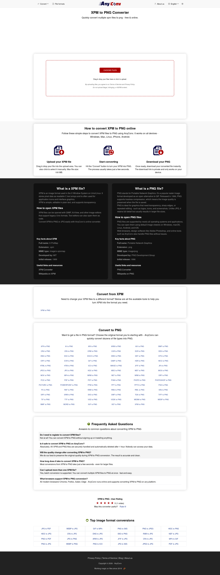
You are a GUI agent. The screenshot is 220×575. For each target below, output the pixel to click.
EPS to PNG (163, 356)
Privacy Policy (94, 558)
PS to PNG (45, 390)
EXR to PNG (69, 361)
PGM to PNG (116, 380)
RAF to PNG (69, 390)
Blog (121, 558)
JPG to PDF (46, 528)
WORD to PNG (68, 404)
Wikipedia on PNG (125, 273)
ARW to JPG (98, 538)
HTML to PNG (45, 365)
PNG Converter (124, 269)
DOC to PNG (69, 356)
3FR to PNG (45, 346)
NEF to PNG (116, 375)
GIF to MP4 (97, 528)
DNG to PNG (45, 356)
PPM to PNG (92, 385)
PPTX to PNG (139, 385)
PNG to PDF (46, 538)
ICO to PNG (92, 365)
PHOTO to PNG (139, 380)
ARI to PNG (92, 346)
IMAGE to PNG (116, 365)
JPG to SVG (122, 544)
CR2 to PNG (45, 351)
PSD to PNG (163, 385)
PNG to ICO (97, 544)
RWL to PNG (139, 390)
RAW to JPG (148, 533)
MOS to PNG (163, 370)
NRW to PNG (140, 375)
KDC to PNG (92, 370)
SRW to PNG (69, 394)
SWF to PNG (116, 394)
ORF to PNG (163, 375)
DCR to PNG (139, 351)
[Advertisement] (110, 107)
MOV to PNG (45, 375)
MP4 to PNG (69, 375)
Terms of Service (109, 558)
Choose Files (110, 70)
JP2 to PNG (163, 365)
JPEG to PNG (45, 370)
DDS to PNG (163, 351)
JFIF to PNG (139, 365)
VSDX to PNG (116, 399)
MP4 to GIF (173, 538)
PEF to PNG (92, 380)
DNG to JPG (98, 533)
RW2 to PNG (116, 390)
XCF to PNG (116, 404)
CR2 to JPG (72, 533)
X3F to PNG (92, 404)
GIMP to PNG (116, 361)
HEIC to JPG (46, 533)
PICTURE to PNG (45, 385)
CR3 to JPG (148, 538)
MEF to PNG (139, 370)
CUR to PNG (116, 351)
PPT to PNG (116, 385)
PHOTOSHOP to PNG (163, 380)
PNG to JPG (46, 544)
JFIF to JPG (122, 538)
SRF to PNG (45, 394)
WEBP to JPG (72, 528)
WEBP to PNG (163, 399)
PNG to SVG (122, 528)
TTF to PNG (68, 399)
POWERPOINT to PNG (69, 385)
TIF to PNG (45, 399)
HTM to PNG (69, 365)
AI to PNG (69, 346)
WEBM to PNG (139, 399)
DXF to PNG (139, 356)
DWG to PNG (116, 356)
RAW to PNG (92, 390)
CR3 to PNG (69, 351)
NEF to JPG (173, 533)
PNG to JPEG (147, 528)
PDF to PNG (69, 380)
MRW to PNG (92, 375)
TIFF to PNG (163, 394)
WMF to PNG (45, 404)
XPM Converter (46, 269)
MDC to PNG (116, 370)
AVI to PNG (139, 346)
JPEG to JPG (148, 544)
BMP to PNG (163, 346)
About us (128, 558)
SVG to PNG (92, 394)
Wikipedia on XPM (47, 273)
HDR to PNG (139, 361)
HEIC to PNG (163, 361)
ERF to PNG (45, 361)
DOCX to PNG (92, 356)
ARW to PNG (116, 346)
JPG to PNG (69, 370)
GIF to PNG (92, 361)
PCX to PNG (45, 380)
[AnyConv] (110, 3)
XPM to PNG (45, 310)
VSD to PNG (92, 399)
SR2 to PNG (163, 390)
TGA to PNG (139, 394)
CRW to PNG (92, 351)
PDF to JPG (173, 544)
